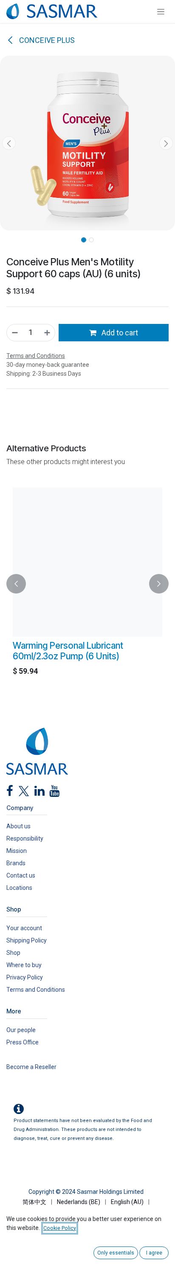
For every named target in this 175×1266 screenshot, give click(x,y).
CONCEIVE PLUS (46, 40)
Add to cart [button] (119, 332)
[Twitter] (24, 793)
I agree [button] (154, 1253)
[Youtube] (54, 793)
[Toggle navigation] (161, 11)
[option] (87, 584)
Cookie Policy (59, 1228)
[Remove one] (14, 332)
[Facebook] (9, 793)
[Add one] (47, 332)
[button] (8, 143)
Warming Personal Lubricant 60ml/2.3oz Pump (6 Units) (68, 650)
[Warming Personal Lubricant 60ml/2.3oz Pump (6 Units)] (87, 562)
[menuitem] (34, 1202)
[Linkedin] (39, 793)
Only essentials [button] (115, 1253)
